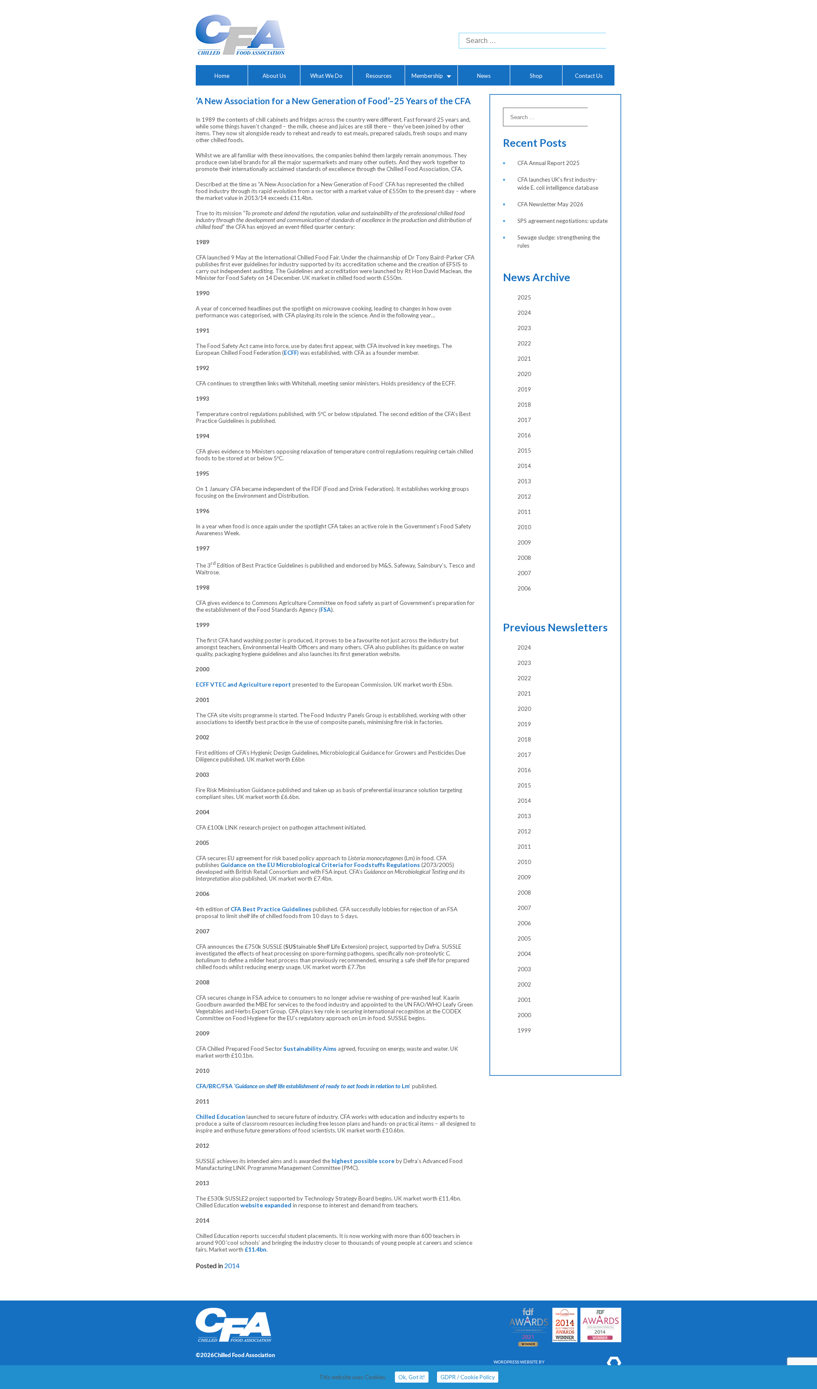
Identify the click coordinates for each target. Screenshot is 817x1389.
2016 (524, 435)
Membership (427, 75)
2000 (524, 1015)
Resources (378, 75)
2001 (524, 999)
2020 (524, 374)
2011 (524, 511)
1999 (524, 1030)
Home (221, 75)
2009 (524, 542)
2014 (232, 1265)
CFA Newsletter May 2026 (550, 204)
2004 (524, 953)
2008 (524, 557)
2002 (524, 984)
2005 (524, 938)
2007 (524, 573)
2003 (524, 969)
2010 (524, 527)
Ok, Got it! (411, 1377)
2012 (524, 496)
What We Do (326, 75)
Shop (536, 75)
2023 (524, 328)
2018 (524, 404)
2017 (524, 419)
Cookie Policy (467, 1377)
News (484, 75)
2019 (524, 389)
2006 (524, 588)
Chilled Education (220, 1116)
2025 (524, 297)
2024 (524, 312)
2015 (524, 450)
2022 (524, 343)
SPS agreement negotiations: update (562, 220)
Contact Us (589, 75)
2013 (524, 481)
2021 (524, 358)
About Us (274, 75)
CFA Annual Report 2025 (548, 163)
